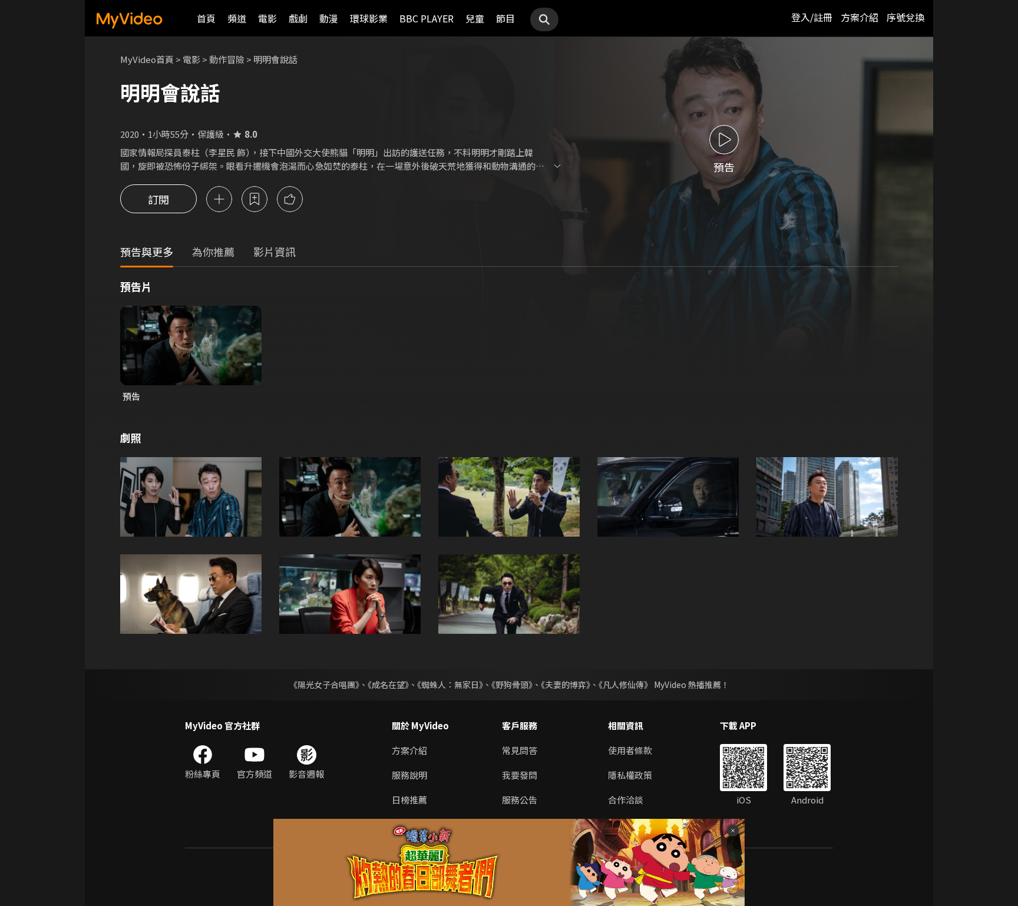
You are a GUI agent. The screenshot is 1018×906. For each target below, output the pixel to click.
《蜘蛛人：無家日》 (450, 684)
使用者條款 (630, 750)
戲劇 (298, 18)
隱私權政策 (630, 775)
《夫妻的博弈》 (565, 684)
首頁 (206, 18)
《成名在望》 (388, 684)
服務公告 (519, 799)
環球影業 (369, 18)
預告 (131, 396)
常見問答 (519, 750)
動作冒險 (226, 59)
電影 (267, 18)
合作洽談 (625, 799)
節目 (505, 18)
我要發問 (519, 775)
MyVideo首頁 (147, 59)
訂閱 (158, 199)
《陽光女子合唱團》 (324, 684)
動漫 (328, 18)
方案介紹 (859, 17)
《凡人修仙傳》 (625, 684)
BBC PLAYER (426, 18)
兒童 (474, 18)
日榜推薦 (409, 799)
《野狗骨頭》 (512, 684)
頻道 (236, 18)
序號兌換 (905, 17)
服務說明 (409, 775)
